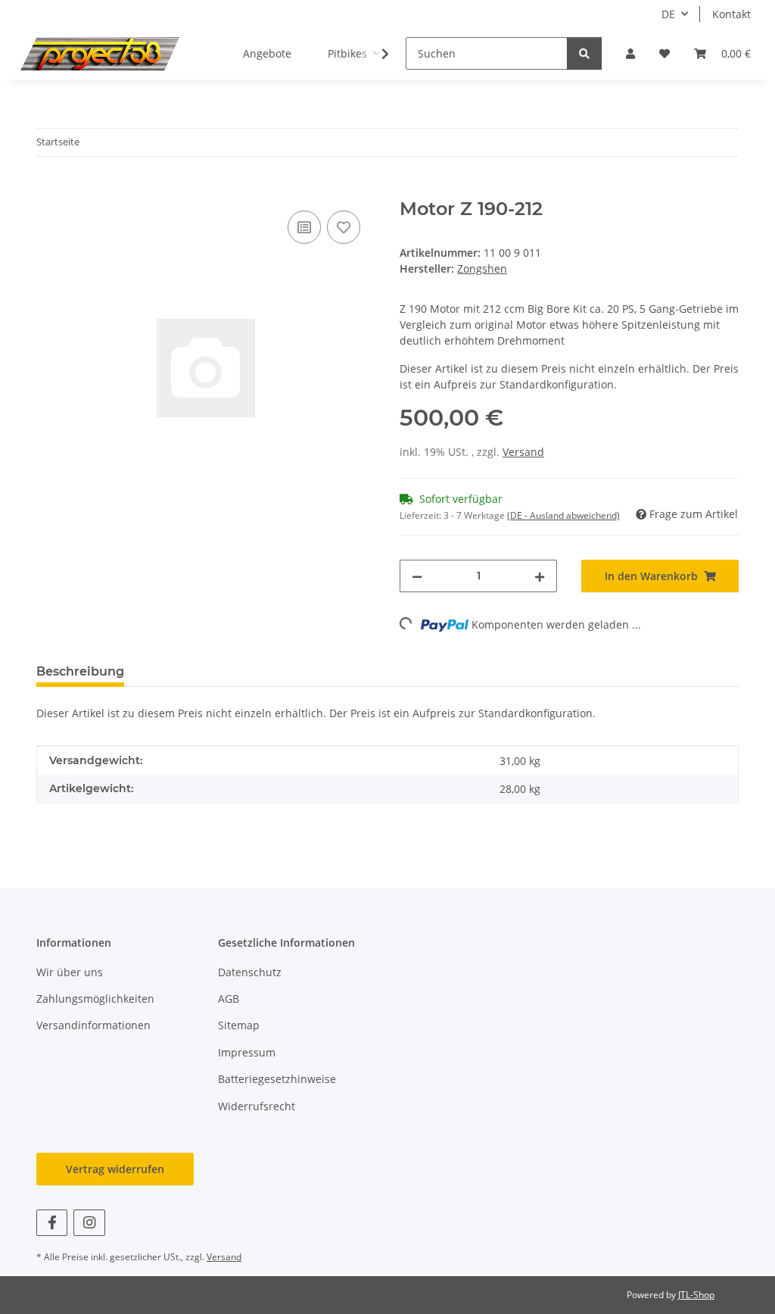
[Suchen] (584, 53)
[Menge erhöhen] (539, 575)
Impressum (246, 1052)
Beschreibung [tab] (80, 671)
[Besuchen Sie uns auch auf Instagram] (88, 1222)
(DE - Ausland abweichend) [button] (563, 515)
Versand (523, 452)
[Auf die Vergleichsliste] (304, 227)
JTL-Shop (696, 1294)
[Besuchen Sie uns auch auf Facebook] (51, 1222)
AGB (228, 998)
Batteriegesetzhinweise (277, 1079)
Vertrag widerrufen (115, 1169)
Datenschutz (250, 972)
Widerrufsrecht (256, 1106)
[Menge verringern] (417, 575)
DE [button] (668, 14)
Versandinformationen (93, 1025)
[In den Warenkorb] (48, 190)
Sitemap (239, 1025)
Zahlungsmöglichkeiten (95, 998)
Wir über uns (69, 972)
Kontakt (731, 14)
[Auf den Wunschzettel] (343, 227)
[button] (630, 53)
